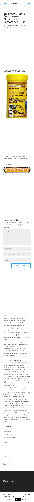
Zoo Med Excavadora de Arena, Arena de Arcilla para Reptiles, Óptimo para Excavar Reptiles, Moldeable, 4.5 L (16, 328)
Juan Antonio (7, 374)
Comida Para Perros (9, 440)
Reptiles (5, 451)
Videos (5, 456)
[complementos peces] (17, 118)
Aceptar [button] (18, 499)
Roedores (6, 454)
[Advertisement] (17, 51)
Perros (5, 448)
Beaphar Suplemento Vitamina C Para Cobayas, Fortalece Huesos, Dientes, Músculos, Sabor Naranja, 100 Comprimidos (16, 321)
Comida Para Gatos (9, 434)
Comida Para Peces (9, 437)
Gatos (5, 443)
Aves (7, 25)
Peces (21, 25)
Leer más (24, 499)
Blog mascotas (7, 431)
